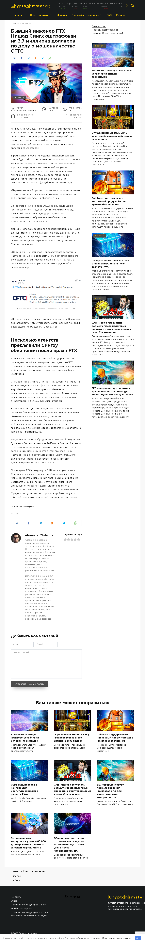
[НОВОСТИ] (113, 65)
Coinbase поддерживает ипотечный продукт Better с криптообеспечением (110, 201)
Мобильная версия (21, 908)
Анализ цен (99, 26)
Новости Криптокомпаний (107, 33)
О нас (14, 901)
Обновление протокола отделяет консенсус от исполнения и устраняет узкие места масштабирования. (70, 844)
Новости (17, 15)
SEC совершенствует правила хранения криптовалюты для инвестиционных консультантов (112, 391)
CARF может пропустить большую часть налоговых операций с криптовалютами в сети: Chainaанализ (111, 327)
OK (137, 938)
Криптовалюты (39, 15)
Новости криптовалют (105, 29)
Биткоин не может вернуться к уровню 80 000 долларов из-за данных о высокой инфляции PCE (28, 843)
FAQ (109, 15)
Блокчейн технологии (85, 15)
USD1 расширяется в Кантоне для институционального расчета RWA (110, 263)
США (15, 513)
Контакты (16, 897)
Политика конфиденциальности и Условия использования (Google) (29, 914)
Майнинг (62, 15)
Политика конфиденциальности (28, 904)
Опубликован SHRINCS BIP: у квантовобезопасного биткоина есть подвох (112, 136)
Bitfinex (16, 880)
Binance (16, 876)
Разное (120, 15)
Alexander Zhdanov (39, 535)
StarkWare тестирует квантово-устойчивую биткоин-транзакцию (112, 73)
